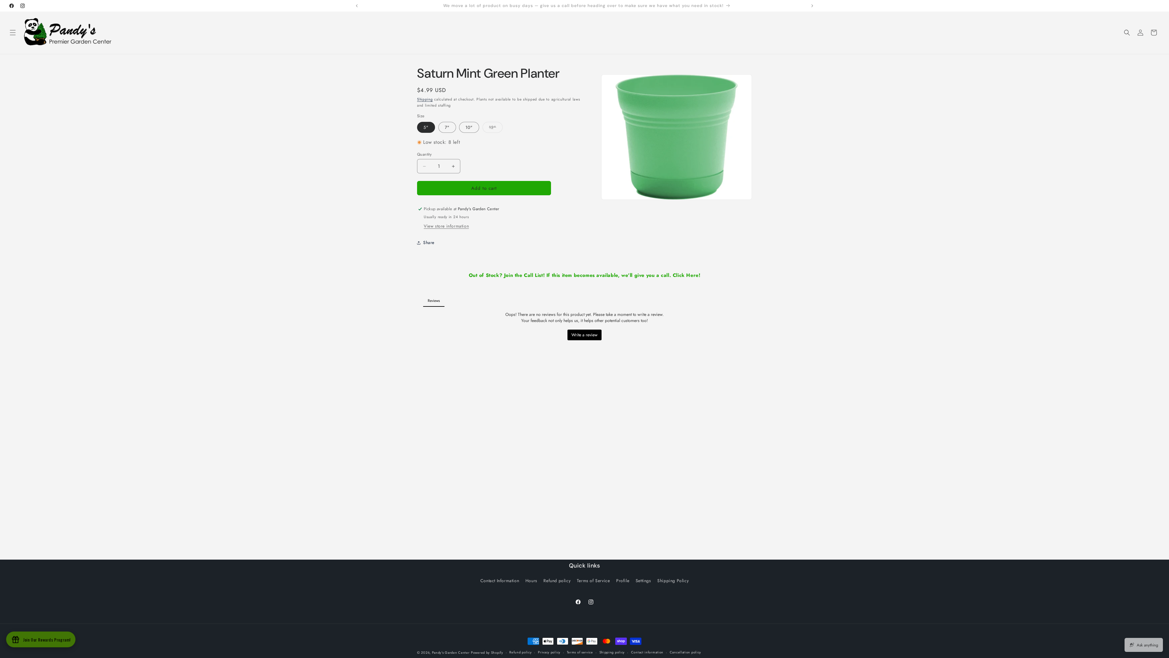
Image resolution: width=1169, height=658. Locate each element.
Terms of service (580, 652)
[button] (12, 32)
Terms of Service (593, 581)
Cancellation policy (685, 652)
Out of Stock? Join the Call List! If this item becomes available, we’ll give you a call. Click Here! (584, 275)
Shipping (425, 99)
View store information (446, 226)
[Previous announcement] (356, 6)
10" (469, 127)
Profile (622, 581)
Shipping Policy (673, 581)
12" (496, 128)
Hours (531, 581)
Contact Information (499, 581)
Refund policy (556, 581)
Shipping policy (612, 652)
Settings (643, 581)
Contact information (647, 652)
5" (426, 127)
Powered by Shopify (487, 652)
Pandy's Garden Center (451, 652)
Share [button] (428, 242)
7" (447, 127)
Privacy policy (549, 652)
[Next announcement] (812, 6)
